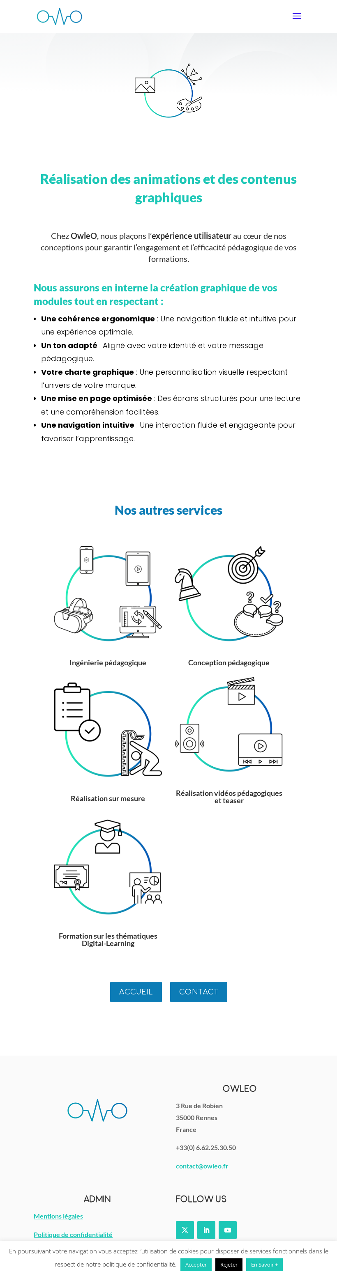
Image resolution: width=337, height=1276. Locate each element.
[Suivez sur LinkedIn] (206, 1230)
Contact (198, 991)
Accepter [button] (196, 1264)
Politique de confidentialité (73, 1234)
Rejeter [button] (229, 1264)
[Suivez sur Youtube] (228, 1230)
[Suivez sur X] (185, 1230)
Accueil (136, 991)
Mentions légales (58, 1216)
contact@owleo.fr (202, 1166)
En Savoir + (264, 1264)
